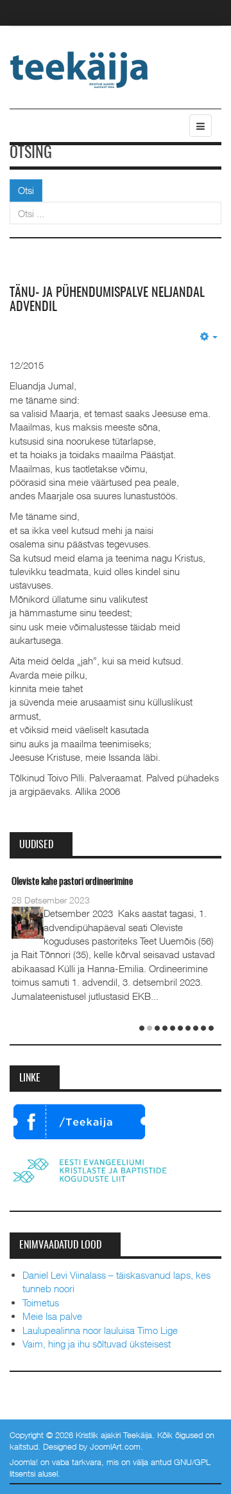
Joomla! (24, 1462)
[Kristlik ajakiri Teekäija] (79, 69)
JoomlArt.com (115, 1446)
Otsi (26, 190)
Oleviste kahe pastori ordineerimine (72, 882)
